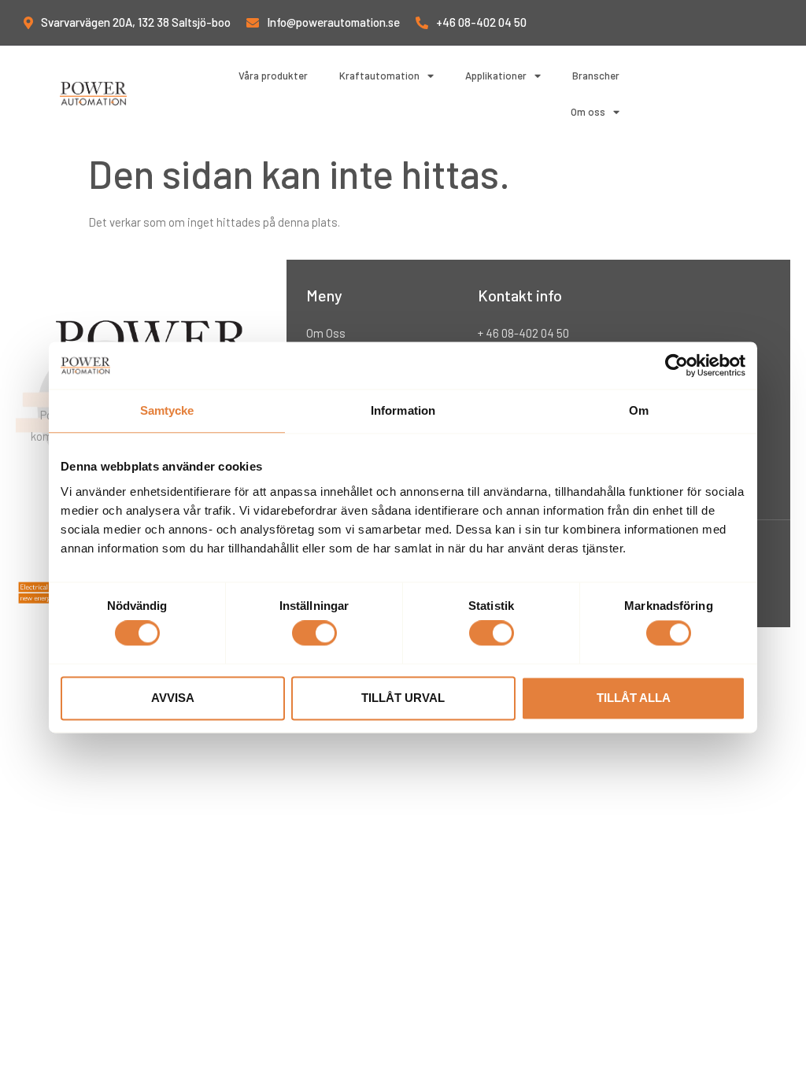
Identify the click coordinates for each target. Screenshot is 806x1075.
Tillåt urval (403, 697)
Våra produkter (273, 75)
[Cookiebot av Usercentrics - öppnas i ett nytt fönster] (676, 365)
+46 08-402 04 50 (481, 22)
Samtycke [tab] (167, 410)
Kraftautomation (379, 75)
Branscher (595, 75)
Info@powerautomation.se (333, 22)
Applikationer (496, 75)
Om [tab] (639, 410)
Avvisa (172, 697)
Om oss (588, 111)
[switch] (314, 633)
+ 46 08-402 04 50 (523, 333)
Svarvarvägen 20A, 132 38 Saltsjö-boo (136, 22)
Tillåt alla (634, 697)
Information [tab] (403, 410)
